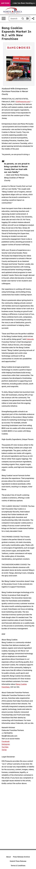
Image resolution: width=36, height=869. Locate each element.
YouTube (5, 747)
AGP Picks (5, 3)
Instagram (6, 744)
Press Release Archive (21, 857)
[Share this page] (33, 18)
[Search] (22, 18)
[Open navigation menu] (4, 18)
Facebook (6, 741)
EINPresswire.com (23, 102)
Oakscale (30, 339)
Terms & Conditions (18, 866)
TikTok (4, 750)
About (8, 857)
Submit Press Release (18, 861)
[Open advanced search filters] (27, 18)
